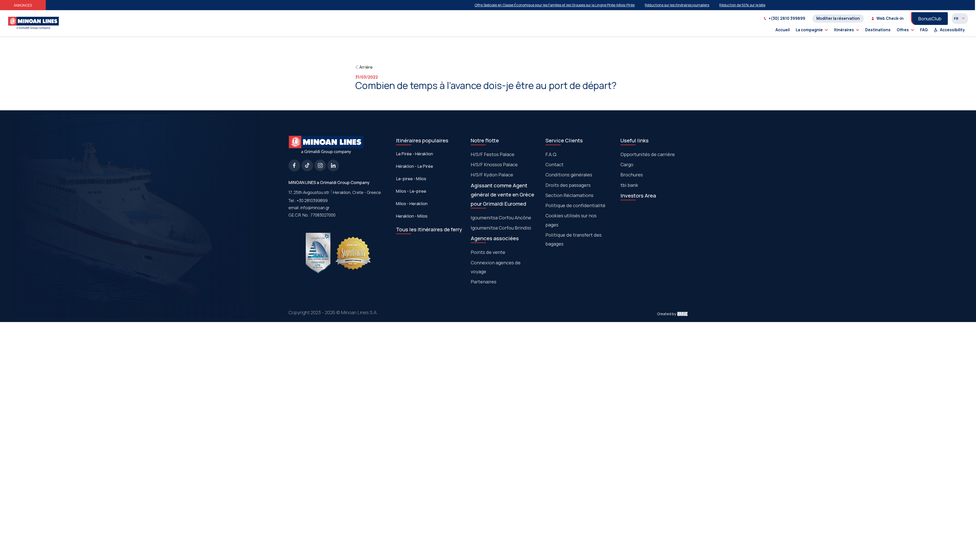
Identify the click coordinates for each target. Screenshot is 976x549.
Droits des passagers (568, 185)
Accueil (782, 30)
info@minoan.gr (315, 207)
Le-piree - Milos (411, 178)
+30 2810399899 (312, 200)
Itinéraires (844, 30)
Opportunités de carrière (647, 154)
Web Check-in (890, 18)
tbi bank (629, 185)
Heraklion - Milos (412, 216)
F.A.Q (550, 154)
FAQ (924, 30)
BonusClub (929, 18)
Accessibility (952, 30)
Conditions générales (568, 174)
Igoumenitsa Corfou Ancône (501, 217)
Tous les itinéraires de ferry (429, 229)
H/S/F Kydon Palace (492, 174)
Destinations (878, 30)
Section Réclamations (569, 195)
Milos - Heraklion (412, 203)
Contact (554, 164)
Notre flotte (485, 140)
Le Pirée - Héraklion (414, 154)
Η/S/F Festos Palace (492, 154)
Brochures (631, 174)
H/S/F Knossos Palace (494, 164)
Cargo (626, 164)
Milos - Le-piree (411, 191)
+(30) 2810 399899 (787, 18)
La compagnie (809, 30)
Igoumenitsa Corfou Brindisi (501, 227)
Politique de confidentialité (575, 205)
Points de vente (488, 252)
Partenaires (483, 281)
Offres (903, 30)
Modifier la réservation (838, 18)
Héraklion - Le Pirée (414, 166)
